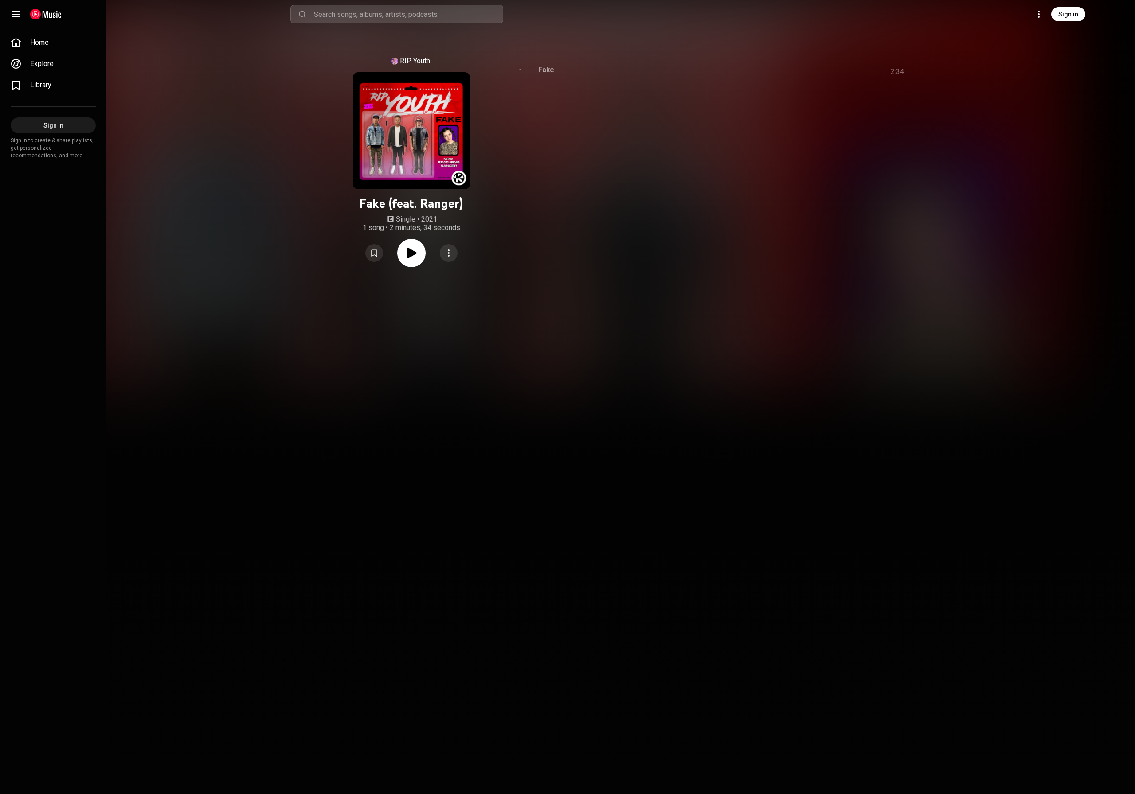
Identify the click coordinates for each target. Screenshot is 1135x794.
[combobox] (408, 14)
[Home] (46, 14)
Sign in (1068, 14)
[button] (374, 253)
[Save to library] (374, 253)
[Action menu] (449, 253)
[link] (53, 42)
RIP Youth (415, 61)
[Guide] (16, 14)
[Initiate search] (302, 14)
